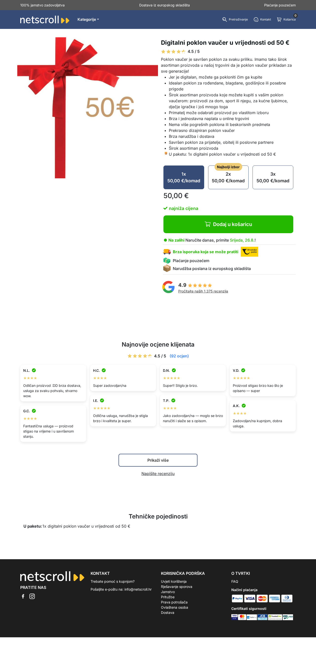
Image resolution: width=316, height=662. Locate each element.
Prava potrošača (174, 602)
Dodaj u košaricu (232, 224)
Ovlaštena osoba (174, 607)
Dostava (167, 612)
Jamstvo (168, 592)
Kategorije (87, 19)
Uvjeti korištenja (174, 581)
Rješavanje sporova (176, 586)
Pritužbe (168, 597)
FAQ (234, 581)
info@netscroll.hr (138, 589)
